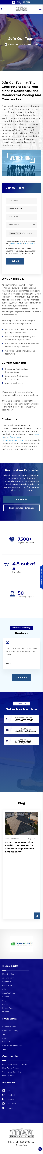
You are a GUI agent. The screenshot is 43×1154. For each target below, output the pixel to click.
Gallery (5, 989)
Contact (5, 1004)
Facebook (11, 1095)
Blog (4, 1001)
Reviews (5, 997)
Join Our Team (8, 978)
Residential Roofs (9, 1027)
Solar (4, 1049)
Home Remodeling (10, 1031)
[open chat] (39, 1150)
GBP (9, 1091)
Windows (6, 1042)
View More (21, 677)
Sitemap (5, 1012)
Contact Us (21, 499)
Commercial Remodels (11, 1072)
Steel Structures (8, 1076)
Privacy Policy (16, 243)
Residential (6, 982)
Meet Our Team (16, 44)
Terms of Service (29, 243)
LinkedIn (10, 1099)
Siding (4, 1034)
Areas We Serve (8, 993)
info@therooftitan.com (12, 440)
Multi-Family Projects (10, 1068)
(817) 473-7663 (23, 2)
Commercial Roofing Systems (14, 1064)
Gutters (5, 1038)
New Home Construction (12, 1046)
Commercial (7, 985)
